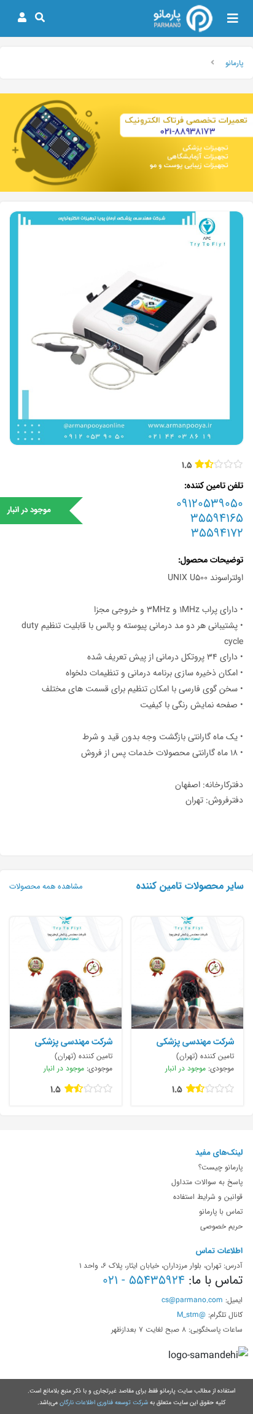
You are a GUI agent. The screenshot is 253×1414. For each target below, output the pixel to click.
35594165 (216, 518)
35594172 (217, 532)
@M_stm (191, 1314)
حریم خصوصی (221, 1226)
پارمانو (234, 63)
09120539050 (209, 503)
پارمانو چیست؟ (220, 1167)
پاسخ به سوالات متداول (207, 1182)
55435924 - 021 (144, 1280)
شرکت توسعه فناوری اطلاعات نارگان (104, 1402)
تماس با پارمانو (221, 1211)
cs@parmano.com (192, 1300)
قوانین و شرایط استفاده (208, 1196)
